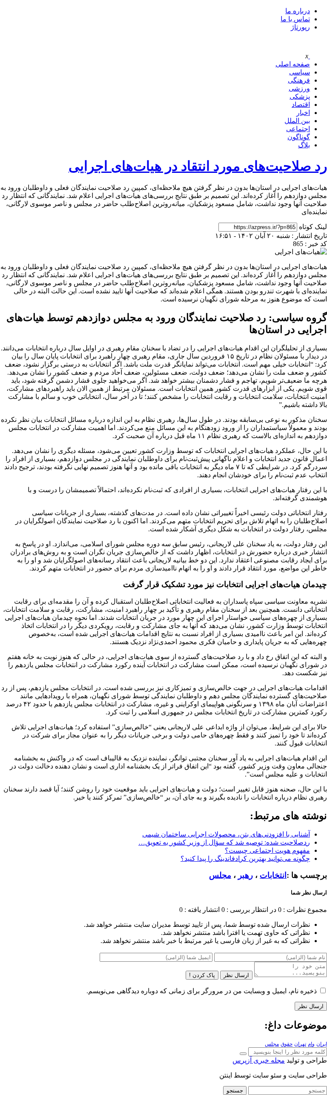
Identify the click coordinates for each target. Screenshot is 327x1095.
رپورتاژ (300, 27)
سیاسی (299, 72)
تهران (300, 1044)
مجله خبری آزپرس (258, 1060)
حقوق (287, 1044)
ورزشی (299, 88)
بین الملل (297, 120)
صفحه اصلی (292, 64)
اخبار (303, 112)
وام (311, 1044)
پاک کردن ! (202, 975)
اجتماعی (298, 128)
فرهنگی (299, 80)
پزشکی (300, 96)
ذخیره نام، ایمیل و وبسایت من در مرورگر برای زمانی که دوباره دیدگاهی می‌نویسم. (201, 991)
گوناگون (298, 136)
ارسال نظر (236, 975)
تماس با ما (295, 19)
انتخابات (273, 875)
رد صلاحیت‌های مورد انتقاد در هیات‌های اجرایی (198, 166)
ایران (321, 1044)
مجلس (220, 875)
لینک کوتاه (313, 226)
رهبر (245, 875)
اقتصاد (301, 104)
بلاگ (304, 145)
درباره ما (297, 10)
